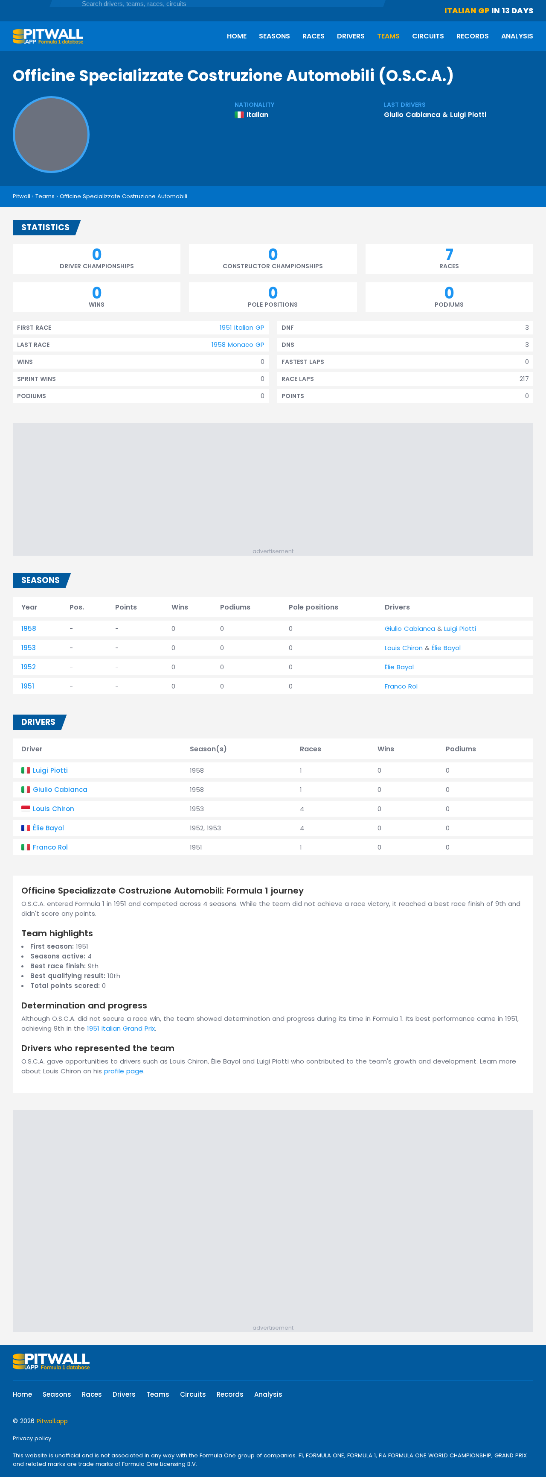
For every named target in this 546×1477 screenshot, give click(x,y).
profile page (123, 1071)
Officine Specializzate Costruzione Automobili (123, 196)
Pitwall (21, 196)
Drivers (351, 36)
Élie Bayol (446, 647)
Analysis (517, 36)
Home (237, 36)
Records (472, 36)
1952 (28, 666)
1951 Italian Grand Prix (121, 1028)
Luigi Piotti (468, 115)
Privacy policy (32, 1438)
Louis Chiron (404, 647)
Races (313, 36)
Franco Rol (401, 686)
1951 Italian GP (242, 327)
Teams (388, 36)
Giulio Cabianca (412, 115)
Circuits (428, 36)
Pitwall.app (52, 1421)
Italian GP (467, 10)
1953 (28, 647)
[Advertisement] (277, 487)
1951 (27, 686)
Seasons (274, 36)
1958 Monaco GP (238, 344)
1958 (28, 628)
